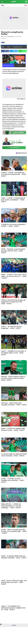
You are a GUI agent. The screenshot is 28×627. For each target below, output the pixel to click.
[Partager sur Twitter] (14, 51)
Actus (2, 5)
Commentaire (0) (14, 148)
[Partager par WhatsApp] (23, 51)
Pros (2, 36)
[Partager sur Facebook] (5, 51)
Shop (25, 5)
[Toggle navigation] (2, 2)
